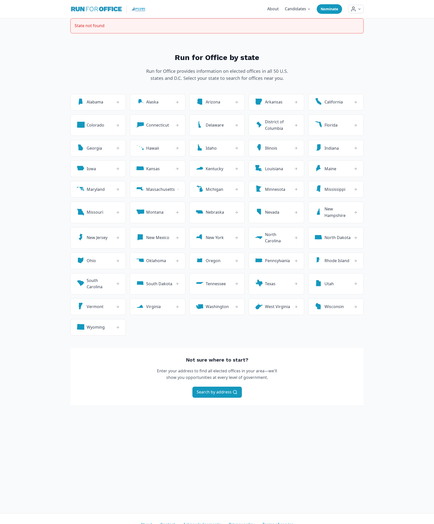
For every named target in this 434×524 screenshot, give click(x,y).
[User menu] (356, 9)
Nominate (329, 9)
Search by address (215, 392)
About (273, 9)
